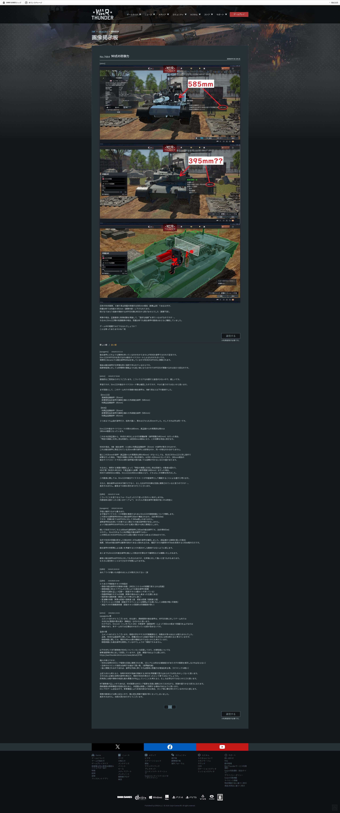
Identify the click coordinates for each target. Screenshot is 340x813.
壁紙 (146, 763)
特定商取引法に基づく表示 (235, 783)
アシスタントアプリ (100, 778)
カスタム (194, 14)
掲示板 (174, 758)
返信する (231, 335)
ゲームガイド (132, 14)
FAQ (226, 761)
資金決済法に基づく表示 (234, 786)
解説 (120, 779)
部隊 (93, 776)
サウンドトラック (152, 766)
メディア (162, 14)
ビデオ (147, 758)
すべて (121, 758)
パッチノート (123, 774)
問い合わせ (229, 758)
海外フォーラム (177, 763)
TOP (93, 31)
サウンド (201, 763)
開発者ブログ (123, 777)
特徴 (93, 770)
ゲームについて (98, 758)
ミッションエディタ (206, 771)
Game (98, 755)
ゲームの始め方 (98, 761)
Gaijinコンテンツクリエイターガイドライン (156, 777)
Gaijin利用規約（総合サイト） (235, 771)
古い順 (113, 344)
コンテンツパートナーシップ (156, 772)
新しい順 (103, 344)
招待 (93, 773)
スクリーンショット (153, 761)
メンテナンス (123, 763)
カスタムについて (205, 758)
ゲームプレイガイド (100, 763)
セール (121, 769)
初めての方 (334, 2)
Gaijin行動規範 (230, 778)
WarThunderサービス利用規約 (235, 767)
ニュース (148, 14)
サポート (220, 14)
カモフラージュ (204, 761)
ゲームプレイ (239, 14)
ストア (207, 14)
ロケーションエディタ (207, 769)
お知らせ (122, 761)
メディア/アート (125, 771)
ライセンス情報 (230, 780)
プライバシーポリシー (233, 775)
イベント (122, 766)
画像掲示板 (176, 761)
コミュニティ (178, 14)
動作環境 (228, 763)
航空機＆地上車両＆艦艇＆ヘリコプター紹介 (103, 767)
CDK (200, 766)
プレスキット (150, 769)
